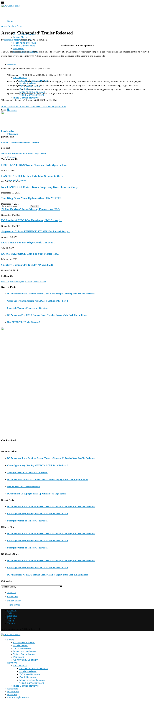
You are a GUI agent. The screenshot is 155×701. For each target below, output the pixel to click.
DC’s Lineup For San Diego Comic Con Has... (28, 242)
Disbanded (49, 106)
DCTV (41, 106)
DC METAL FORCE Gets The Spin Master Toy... (30, 253)
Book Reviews (27, 677)
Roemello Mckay (12, 40)
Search (34, 206)
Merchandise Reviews (32, 680)
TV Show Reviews (29, 674)
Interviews (12, 134)
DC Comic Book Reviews (33, 668)
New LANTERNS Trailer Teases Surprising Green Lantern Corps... (41, 187)
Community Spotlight (25, 659)
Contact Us (12, 596)
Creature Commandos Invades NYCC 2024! (27, 264)
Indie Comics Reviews (26, 97)
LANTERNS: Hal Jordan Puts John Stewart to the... (32, 176)
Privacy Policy (14, 600)
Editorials (12, 688)
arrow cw (22, 106)
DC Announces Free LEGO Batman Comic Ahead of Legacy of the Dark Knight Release (47, 315)
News (10, 21)
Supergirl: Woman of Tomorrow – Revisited (27, 308)
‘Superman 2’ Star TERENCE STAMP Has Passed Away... (35, 231)
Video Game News (24, 45)
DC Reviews (20, 77)
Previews (18, 48)
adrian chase (7, 106)
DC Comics (32, 106)
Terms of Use (13, 605)
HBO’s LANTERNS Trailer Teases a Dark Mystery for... (34, 164)
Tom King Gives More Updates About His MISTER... (32, 198)
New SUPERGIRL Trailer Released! (23, 322)
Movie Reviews (27, 671)
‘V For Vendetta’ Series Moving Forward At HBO (30, 209)
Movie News (20, 37)
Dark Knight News (18, 697)
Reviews (11, 64)
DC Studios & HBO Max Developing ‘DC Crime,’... (31, 220)
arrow (15, 106)
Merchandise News (24, 42)
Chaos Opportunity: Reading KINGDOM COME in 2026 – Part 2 (37, 301)
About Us (11, 592)
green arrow (60, 106)
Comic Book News (24, 642)
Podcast (11, 157)
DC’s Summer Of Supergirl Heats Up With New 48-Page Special (36, 494)
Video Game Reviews (31, 682)
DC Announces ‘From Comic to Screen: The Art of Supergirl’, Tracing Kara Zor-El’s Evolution (51, 294)
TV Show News (22, 648)
